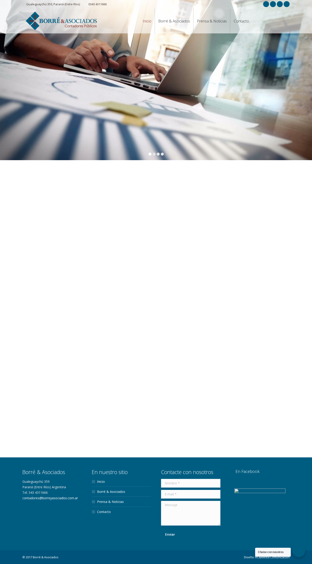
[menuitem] (147, 20)
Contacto (104, 512)
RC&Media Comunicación (272, 557)
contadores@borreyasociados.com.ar (50, 498)
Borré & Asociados (111, 491)
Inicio (101, 481)
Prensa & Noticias (110, 501)
